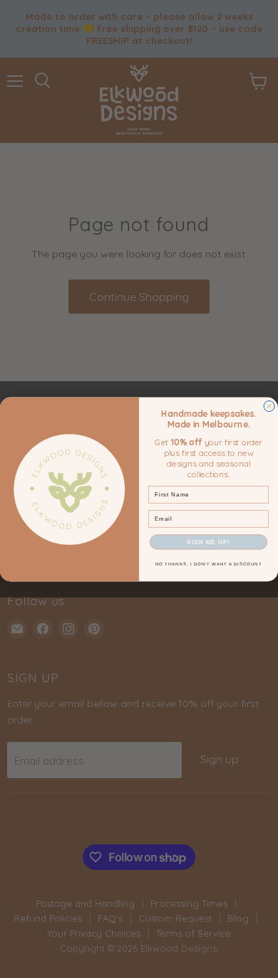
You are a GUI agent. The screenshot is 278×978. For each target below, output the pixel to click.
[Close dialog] (269, 405)
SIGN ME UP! (208, 541)
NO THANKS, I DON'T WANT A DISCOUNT (208, 563)
